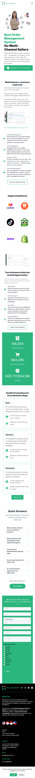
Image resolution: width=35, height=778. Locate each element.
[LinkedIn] (28, 688)
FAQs (3, 731)
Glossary (4, 730)
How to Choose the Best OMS (10, 735)
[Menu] (32, 3)
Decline (21, 774)
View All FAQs (17, 586)
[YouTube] (32, 688)
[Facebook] (22, 688)
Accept (13, 774)
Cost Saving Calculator (8, 733)
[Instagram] (25, 688)
